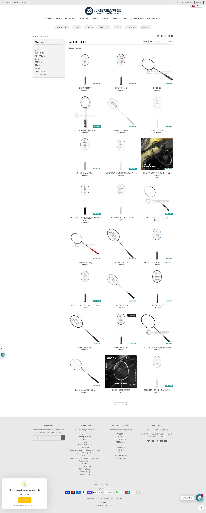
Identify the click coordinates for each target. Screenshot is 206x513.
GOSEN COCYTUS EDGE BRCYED (85, 305)
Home (34, 36)
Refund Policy (85, 472)
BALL (37, 50)
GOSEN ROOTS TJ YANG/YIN (157, 218)
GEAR (37, 65)
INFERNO (157, 88)
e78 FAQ (85, 463)
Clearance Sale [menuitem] (154, 18)
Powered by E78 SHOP (103, 505)
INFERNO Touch (121, 130)
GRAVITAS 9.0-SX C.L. (121, 262)
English (15, 2)
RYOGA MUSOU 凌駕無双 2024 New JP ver (85, 219)
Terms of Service (85, 466)
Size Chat (84, 455)
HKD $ (24, 2)
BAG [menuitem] (94, 18)
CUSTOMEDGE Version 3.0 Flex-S (157, 347)
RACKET (38, 47)
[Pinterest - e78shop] (169, 36)
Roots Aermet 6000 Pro (85, 390)
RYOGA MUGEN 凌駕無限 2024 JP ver (121, 173)
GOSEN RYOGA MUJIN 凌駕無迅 (157, 390)
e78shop (106, 503)
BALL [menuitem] (58, 18)
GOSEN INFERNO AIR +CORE (121, 218)
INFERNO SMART (85, 88)
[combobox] (196, 6)
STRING (38, 62)
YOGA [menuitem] (125, 18)
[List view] (172, 41)
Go (63, 438)
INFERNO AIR (157, 130)
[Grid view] (170, 41)
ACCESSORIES (41, 71)
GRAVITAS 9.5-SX (157, 305)
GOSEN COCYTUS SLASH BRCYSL (157, 262)
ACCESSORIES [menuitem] (136, 18)
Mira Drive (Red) (85, 262)
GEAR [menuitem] (115, 18)
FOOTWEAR (40, 56)
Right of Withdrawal (85, 445)
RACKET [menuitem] (47, 18)
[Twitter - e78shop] (158, 36)
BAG (37, 59)
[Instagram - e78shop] (165, 36)
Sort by (145, 41)
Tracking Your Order (85, 437)
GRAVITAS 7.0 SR (121, 305)
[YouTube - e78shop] (172, 36)
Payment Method (85, 461)
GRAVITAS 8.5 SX (121, 347)
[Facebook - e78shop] (161, 36)
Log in (177, 2)
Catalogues (85, 447)
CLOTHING (39, 53)
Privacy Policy (85, 474)
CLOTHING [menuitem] (69, 18)
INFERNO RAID (121, 88)
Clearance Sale (41, 74)
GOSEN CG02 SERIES (121, 390)
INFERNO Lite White (85, 173)
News (85, 442)
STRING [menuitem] (105, 18)
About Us (85, 434)
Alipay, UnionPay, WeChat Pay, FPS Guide (85, 458)
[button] (62, 27)
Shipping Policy (85, 469)
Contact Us (164, 430)
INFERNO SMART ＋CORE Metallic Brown (157, 174)
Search (85, 439)
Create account (187, 2)
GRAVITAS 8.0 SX (85, 347)
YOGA (37, 68)
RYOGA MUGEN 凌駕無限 (84, 130)
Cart (200, 2)
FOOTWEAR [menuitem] (83, 18)
